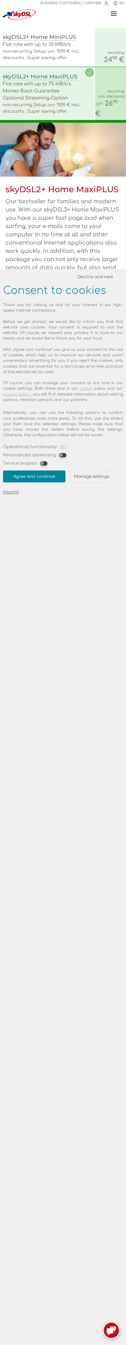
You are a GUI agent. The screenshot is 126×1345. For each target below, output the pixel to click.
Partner (93, 3)
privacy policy (16, 394)
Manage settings (91, 476)
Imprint (11, 492)
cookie (86, 388)
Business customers (60, 3)
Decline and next (95, 277)
